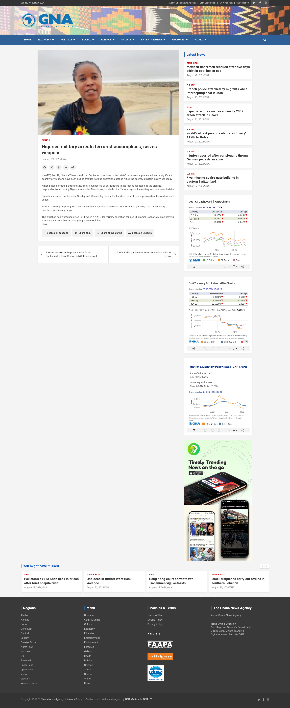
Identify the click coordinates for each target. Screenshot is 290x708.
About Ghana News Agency (182, 3)
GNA (63, 159)
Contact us (91, 699)
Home (28, 39)
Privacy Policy (155, 624)
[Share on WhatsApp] (59, 167)
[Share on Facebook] (44, 167)
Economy (44, 39)
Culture (88, 624)
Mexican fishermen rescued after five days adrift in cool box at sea (218, 69)
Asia (189, 107)
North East (27, 646)
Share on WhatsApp (111, 233)
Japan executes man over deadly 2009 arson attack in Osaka (215, 113)
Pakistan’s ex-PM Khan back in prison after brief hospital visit (50, 581)
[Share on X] (52, 167)
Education (89, 633)
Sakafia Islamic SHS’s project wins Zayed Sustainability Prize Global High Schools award (71, 254)
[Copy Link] (73, 167)
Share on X (85, 233)
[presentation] (262, 566)
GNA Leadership (208, 3)
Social (86, 39)
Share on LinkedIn (142, 233)
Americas (192, 63)
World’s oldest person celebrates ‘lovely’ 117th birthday (216, 135)
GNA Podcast (226, 3)
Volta (24, 674)
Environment (91, 642)
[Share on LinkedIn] (66, 167)
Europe (191, 85)
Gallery (88, 651)
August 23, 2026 (195, 75)
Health (87, 655)
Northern (26, 651)
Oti (22, 655)
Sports (126, 39)
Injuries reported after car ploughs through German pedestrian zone (218, 157)
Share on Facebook (57, 233)
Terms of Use (155, 615)
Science (106, 39)
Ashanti (25, 619)
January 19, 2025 (51, 159)
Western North (29, 683)
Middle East (92, 574)
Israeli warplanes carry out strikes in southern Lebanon (237, 581)
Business (89, 615)
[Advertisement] (108, 291)
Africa (46, 140)
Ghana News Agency (52, 699)
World (198, 39)
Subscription (242, 3)
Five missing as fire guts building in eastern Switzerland (213, 179)
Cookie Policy (155, 619)
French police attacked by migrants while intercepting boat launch (217, 91)
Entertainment (151, 39)
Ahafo (24, 615)
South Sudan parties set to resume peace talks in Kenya (143, 254)
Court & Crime (92, 619)
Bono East (26, 628)
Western (25, 678)
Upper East (27, 665)
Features (178, 39)
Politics (66, 39)
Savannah (26, 660)
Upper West (27, 669)
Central (25, 633)
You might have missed (41, 566)
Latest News (196, 55)
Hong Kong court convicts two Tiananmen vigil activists (170, 581)
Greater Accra (28, 642)
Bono (24, 624)
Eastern (25, 637)
